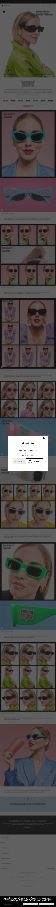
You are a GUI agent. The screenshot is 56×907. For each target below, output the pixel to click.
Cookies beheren (8, 904)
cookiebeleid (17, 901)
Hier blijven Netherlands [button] (34, 461)
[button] (45, 438)
